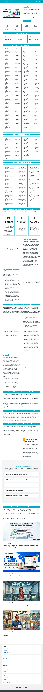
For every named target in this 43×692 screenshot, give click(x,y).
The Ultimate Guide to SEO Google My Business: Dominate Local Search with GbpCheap (21, 546)
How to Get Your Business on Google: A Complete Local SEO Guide (21, 605)
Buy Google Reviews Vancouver (26, 151)
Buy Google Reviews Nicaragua (36, 110)
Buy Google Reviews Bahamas (17, 78)
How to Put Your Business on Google (13, 576)
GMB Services (5, 650)
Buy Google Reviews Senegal (26, 60)
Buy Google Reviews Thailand (36, 75)
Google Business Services (21, 33)
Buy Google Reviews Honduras (36, 122)
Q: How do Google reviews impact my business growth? (16, 479)
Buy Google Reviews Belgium (7, 87)
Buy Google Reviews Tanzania (17, 117)
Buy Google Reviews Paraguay (26, 86)
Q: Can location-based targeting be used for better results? (17, 495)
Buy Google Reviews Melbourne (26, 143)
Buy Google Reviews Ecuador (26, 78)
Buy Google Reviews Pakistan (36, 59)
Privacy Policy (5, 677)
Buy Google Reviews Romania (7, 79)
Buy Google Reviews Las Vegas (7, 157)
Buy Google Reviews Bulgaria (26, 107)
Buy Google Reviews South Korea (36, 89)
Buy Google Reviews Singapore (7, 107)
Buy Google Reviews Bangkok (36, 153)
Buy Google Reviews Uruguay (26, 82)
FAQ (4, 667)
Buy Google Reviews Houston (17, 142)
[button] (21, 474)
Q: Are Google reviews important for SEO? (14, 484)
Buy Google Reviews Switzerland (7, 103)
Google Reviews (6, 648)
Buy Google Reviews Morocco (17, 110)
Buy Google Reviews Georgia (7, 111)
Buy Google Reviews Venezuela (26, 74)
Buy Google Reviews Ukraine (7, 73)
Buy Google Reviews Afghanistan (36, 63)
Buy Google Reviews (9, 36)
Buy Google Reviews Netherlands (7, 83)
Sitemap (4, 671)
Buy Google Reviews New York (7, 142)
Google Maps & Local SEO (8, 543)
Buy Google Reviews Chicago (7, 153)
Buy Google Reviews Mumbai (36, 139)
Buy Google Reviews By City (21, 134)
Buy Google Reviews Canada (7, 55)
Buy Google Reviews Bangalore (36, 143)
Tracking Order (6, 669)
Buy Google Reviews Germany (7, 123)
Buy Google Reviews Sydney (26, 139)
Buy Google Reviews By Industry (21, 162)
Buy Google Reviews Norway (17, 99)
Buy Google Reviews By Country (21, 45)
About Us (5, 658)
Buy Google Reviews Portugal (17, 121)
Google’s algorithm (19, 430)
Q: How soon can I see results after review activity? (15, 490)
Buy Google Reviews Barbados (17, 82)
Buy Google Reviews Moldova (26, 126)
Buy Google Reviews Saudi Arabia (17, 106)
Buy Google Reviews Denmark (17, 125)
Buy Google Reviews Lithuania (26, 119)
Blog (4, 661)
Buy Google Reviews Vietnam (36, 79)
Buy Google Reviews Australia (7, 59)
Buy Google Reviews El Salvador (36, 118)
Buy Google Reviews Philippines (7, 119)
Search (36, 1)
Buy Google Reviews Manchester (17, 150)
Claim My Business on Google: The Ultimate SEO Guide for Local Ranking (21, 634)
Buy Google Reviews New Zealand (17, 63)
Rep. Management (6, 652)
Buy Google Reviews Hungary (26, 95)
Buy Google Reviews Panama (17, 56)
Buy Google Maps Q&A (34, 39)
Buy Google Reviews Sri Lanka (17, 50)
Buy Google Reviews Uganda (26, 52)
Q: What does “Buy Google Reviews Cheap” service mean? (17, 474)
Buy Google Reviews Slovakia (26, 99)
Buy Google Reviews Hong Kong (8, 115)
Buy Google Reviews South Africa (8, 69)
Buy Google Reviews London (17, 146)
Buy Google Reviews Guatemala (36, 114)
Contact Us (5, 660)
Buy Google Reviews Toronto (26, 147)
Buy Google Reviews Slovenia (26, 103)
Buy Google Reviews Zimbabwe (26, 56)
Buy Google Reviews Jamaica (17, 74)
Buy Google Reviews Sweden (7, 94)
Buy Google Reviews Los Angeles (7, 146)
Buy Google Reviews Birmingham (17, 154)
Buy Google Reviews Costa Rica (36, 106)
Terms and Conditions (7, 682)
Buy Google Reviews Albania (36, 50)
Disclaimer (5, 679)
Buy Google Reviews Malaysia (36, 71)
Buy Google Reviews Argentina (26, 67)
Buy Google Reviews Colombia (17, 67)
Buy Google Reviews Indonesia (36, 67)
